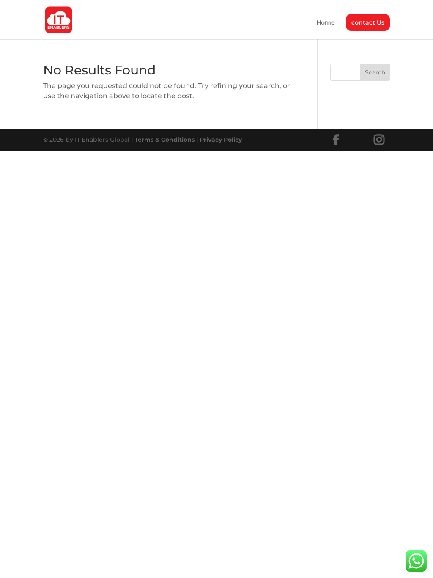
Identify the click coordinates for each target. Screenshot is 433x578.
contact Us (367, 22)
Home (325, 22)
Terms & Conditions (163, 139)
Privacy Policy (218, 139)
